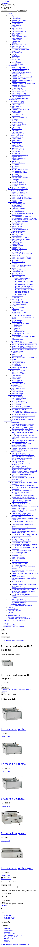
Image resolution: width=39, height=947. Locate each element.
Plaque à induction (17, 176)
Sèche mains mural (17, 387)
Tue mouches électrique (18, 388)
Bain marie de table (17, 30)
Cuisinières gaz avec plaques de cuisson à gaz (25, 588)
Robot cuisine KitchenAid (19, 117)
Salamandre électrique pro (19, 184)
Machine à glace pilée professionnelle (22, 213)
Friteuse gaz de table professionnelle (22, 254)
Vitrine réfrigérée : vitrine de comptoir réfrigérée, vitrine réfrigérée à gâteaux (22, 428)
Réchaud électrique (17, 271)
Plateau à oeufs (16, 364)
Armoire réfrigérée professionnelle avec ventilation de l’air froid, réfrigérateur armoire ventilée (24, 437)
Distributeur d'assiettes (18, 148)
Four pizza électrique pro (22, 291)
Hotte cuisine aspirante (18, 370)
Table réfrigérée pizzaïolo (19, 231)
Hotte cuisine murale (17, 372)
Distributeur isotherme (18, 46)
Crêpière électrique (17, 242)
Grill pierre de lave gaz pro (19, 172)
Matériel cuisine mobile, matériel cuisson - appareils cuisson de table (24, 528)
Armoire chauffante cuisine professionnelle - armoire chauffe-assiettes (24, 601)
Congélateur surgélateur (18, 208)
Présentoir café (16, 59)
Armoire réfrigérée (17, 205)
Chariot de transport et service (20, 323)
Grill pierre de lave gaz (18, 171)
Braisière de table (16, 236)
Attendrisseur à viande (18, 103)
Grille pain (15, 174)
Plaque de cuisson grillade (19, 453)
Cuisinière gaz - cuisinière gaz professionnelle (25, 448)
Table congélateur (17, 228)
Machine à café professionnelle (20, 49)
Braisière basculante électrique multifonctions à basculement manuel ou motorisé (24, 499)
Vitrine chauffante (17, 129)
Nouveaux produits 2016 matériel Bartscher (24, 346)
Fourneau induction (20, 294)
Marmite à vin (16, 51)
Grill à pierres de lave (18, 260)
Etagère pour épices (17, 330)
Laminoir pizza (16, 112)
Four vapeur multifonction (19, 414)
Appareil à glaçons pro (18, 203)
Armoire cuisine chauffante (19, 312)
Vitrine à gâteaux (16, 125)
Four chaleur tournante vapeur (23, 284)
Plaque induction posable (19, 466)
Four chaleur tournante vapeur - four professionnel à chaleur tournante (22, 491)
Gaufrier (14, 161)
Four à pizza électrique (18, 401)
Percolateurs (15, 57)
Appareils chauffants (15, 135)
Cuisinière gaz (16, 247)
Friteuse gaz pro (16, 255)
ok (2, 629)
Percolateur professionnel (19, 565)
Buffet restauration (14, 390)
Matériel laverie (14, 297)
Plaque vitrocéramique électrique (21, 95)
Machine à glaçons (17, 215)
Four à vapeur (16, 560)
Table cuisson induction (18, 187)
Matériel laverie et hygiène (17, 604)
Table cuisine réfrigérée (18, 275)
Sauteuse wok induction (18, 383)
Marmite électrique (17, 88)
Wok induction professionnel (20, 98)
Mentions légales (13, 609)
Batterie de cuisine (14, 375)
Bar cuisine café (16, 18)
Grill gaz (14, 168)
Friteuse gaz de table (17, 195)
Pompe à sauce (16, 352)
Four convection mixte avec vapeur (22, 408)
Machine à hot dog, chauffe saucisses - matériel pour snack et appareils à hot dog (23, 496)
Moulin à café (16, 56)
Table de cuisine (16, 335)
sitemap (6, 940)
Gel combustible (16, 39)
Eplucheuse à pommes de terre (20, 109)
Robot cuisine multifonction (19, 502)
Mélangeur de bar (17, 52)
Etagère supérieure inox (18, 331)
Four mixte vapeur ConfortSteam (24, 289)
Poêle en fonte (16, 378)
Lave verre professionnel (19, 304)
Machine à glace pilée (18, 211)
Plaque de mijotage (17, 151)
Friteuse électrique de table (19, 192)
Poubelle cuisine (16, 365)
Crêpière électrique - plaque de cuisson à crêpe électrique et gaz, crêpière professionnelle (25, 471)
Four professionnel (15, 395)
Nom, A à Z (10, 689)
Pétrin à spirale (16, 116)
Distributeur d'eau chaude (19, 44)
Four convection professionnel (24, 286)
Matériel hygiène (14, 385)
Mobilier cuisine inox (15, 310)
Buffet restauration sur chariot (20, 237)
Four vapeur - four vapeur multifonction (23, 485)
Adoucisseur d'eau (17, 299)
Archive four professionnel (21, 278)
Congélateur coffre (17, 206)
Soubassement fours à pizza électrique (22, 419)
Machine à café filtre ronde (19, 48)
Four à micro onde (17, 399)
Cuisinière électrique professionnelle (22, 77)
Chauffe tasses (16, 143)
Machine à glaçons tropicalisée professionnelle (25, 219)
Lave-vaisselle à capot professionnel (22, 605)
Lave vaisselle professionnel (20, 302)
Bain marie (15, 17)
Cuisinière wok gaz (17, 85)
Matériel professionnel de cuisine (21, 594)
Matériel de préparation (16, 101)
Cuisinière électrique (17, 245)
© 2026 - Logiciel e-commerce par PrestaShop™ (15, 944)
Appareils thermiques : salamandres (18, 189)
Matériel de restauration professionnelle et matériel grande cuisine (23, 531)
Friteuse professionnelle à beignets (21, 257)
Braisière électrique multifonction (21, 72)
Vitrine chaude (16, 127)
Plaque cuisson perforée (18, 362)
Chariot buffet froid (17, 393)
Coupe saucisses (16, 106)
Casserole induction (17, 377)
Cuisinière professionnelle (19, 20)
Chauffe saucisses (17, 142)
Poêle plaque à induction (19, 270)
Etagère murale (16, 328)
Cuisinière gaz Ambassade (19, 249)
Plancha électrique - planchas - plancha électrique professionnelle (23, 475)
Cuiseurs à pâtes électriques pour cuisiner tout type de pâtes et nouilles (25, 507)
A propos (10, 612)
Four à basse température (19, 398)
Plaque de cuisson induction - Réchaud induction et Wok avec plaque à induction (23, 455)
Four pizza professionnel (22, 292)
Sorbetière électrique (17, 64)
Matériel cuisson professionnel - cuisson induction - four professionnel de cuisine (23, 590)
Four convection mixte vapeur (20, 539)
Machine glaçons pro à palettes (20, 221)
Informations (4, 905)
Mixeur (14, 54)
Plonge (14, 305)
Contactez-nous (5, 1)
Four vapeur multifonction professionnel (23, 416)
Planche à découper (17, 361)
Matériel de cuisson (15, 156)
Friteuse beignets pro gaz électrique (22, 198)
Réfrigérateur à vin (17, 224)
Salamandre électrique (18, 182)
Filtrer (2, 692)
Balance (14, 354)
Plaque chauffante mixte (18, 150)
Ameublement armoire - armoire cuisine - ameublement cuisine (23, 570)
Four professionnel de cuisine (20, 562)
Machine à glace (16, 210)
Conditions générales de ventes (17, 617)
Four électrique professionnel (23, 288)
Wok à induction (16, 276)
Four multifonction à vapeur (20, 411)
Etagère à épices (16, 250)
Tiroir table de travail (17, 339)
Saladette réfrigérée (17, 226)
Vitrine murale (16, 130)
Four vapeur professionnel (19, 417)
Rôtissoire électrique (17, 96)
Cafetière (14, 43)
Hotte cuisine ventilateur (18, 374)
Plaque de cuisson (13, 65)
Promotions (7, 915)
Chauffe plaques (16, 140)
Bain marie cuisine (17, 28)
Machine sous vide (17, 356)
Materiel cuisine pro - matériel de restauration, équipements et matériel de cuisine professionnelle (25, 536)
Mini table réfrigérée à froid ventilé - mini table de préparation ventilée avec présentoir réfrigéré (25, 432)
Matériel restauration (17, 22)
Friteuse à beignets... (13, 729)
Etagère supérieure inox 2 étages (21, 333)
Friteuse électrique (17, 200)
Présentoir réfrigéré (17, 122)
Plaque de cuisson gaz (18, 461)
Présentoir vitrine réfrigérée (19, 124)
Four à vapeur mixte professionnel (21, 406)
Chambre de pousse (17, 396)
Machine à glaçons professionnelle (21, 443)
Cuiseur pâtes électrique (18, 74)
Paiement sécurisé (13, 614)
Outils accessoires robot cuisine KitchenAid (24, 357)
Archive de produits (15, 232)
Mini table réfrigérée (17, 223)
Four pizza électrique (18, 252)
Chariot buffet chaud (17, 391)
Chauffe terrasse (16, 145)
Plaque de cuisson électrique (20, 563)
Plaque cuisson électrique (19, 93)
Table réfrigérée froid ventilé (20, 229)
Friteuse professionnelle (16, 190)
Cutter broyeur (16, 108)
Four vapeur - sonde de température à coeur (24, 412)
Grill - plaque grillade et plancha (21, 545)
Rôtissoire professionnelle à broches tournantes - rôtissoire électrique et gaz (22, 514)
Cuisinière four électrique (19, 78)
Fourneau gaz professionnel (19, 86)
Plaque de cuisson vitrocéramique (21, 541)
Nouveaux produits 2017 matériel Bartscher (24, 348)
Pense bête (15, 359)
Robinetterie (15, 309)
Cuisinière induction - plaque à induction (23, 450)
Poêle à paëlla (16, 268)
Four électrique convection (19, 409)
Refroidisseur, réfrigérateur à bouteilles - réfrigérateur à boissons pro (23, 441)
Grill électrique (16, 166)
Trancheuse (15, 119)
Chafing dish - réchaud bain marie (21, 550)
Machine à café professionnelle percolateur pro (25, 544)
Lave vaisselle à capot (18, 301)
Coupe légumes (16, 104)
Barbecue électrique (17, 296)
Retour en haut (6, 879)
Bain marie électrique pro (19, 31)
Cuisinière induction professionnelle (22, 80)
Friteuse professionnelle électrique (21, 258)
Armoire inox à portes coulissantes (21, 315)
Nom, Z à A (17, 689)
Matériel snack (16, 23)
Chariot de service (17, 322)
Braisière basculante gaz (18, 70)
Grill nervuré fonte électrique (20, 169)
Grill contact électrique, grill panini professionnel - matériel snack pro (21, 468)
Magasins (7, 941)
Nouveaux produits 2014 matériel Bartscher (24, 343)
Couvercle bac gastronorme (19, 367)
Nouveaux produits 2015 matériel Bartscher (24, 344)
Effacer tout (5, 637)
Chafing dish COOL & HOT (20, 36)
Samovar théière (16, 62)
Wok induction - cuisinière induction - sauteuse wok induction (22, 458)
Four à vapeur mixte (17, 404)
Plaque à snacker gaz (18, 91)
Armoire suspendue (17, 320)
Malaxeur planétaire (17, 114)
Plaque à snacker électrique (19, 90)
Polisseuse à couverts (18, 307)
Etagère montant (16, 326)
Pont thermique (16, 153)
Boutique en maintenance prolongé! (14, 620)
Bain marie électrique (18, 234)
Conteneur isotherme (17, 146)
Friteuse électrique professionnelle (21, 197)
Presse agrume (16, 61)
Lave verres (15, 263)
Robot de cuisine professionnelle (21, 503)
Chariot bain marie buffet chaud (21, 239)
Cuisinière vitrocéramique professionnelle (23, 83)
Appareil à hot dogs (17, 137)
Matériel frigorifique (15, 202)
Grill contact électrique (18, 163)
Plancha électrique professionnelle (21, 265)
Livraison (10, 607)
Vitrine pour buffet (17, 132)
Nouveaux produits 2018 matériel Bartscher (24, 349)
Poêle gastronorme (17, 380)
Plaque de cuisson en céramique (21, 177)
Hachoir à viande (16, 111)
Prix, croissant (25, 689)
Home (11, 15)
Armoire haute (16, 314)
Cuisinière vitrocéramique (19, 82)
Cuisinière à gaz (16, 75)
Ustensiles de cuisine (15, 351)
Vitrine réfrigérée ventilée (19, 134)
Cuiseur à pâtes (16, 244)
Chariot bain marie (17, 38)
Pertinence (4, 687)
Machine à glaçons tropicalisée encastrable (24, 218)
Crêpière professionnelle (18, 158)
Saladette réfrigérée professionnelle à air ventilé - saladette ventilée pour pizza (23, 424)
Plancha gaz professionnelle (19, 266)
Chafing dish (15, 35)
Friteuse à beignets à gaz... (17, 868)
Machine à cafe (12, 99)
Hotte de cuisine (14, 369)
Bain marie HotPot (17, 33)
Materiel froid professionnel (19, 592)
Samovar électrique (17, 273)
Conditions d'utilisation (14, 610)
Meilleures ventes (9, 918)
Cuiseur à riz (15, 159)
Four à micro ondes (20, 279)
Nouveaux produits (15, 341)
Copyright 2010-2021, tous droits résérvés (20, 618)
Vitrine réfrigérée (14, 121)
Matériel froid (13, 422)
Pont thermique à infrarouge (20, 155)
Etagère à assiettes (17, 325)
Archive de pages (14, 516)
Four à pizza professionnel (19, 403)
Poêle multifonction (17, 382)
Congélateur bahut (17, 241)
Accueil (8, 14)
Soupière (14, 185)
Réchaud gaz (15, 179)
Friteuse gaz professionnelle (19, 194)
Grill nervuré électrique (18, 262)
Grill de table (15, 164)
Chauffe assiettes (16, 138)
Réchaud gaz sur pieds (18, 181)
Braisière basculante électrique (20, 69)
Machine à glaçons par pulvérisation (22, 216)
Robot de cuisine (16, 25)
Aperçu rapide (5, 736)
